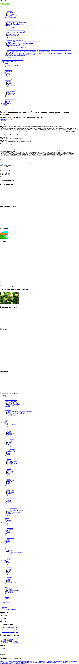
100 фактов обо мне (6, 103)
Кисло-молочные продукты (11, 424)
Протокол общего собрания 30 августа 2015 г (16, 32)
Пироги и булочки (9, 95)
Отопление (7, 541)
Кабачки (9, 459)
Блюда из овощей (11, 450)
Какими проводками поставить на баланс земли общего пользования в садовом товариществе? (27, 38)
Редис (8, 573)
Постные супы (10, 435)
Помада (9, 500)
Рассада (6, 584)
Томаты (9, 578)
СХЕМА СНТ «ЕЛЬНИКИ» (11, 15)
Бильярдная (7, 532)
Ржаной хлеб (10, 513)
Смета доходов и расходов (10, 18)
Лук (8, 465)
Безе (8, 489)
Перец (8, 470)
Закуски (6, 425)
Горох (8, 483)
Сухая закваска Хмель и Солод (16, 510)
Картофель (9, 464)
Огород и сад (5, 560)
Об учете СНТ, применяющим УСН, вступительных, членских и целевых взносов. (24, 41)
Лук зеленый (10, 466)
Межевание (7, 417)
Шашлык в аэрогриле (7, 628)
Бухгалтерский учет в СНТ (13, 34)
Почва (6, 593)
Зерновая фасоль (10, 480)
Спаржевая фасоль (11, 481)
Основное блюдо (8, 436)
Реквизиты (7, 58)
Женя (6, 547)
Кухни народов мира (9, 520)
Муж (6, 545)
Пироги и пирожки (11, 496)
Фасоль (8, 479)
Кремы (8, 494)
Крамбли (9, 493)
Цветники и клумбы (9, 591)
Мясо (8, 81)
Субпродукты (10, 83)
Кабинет (7, 530)
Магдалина (12, 555)
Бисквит (9, 488)
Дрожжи (9, 505)
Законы (6, 420)
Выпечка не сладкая (9, 502)
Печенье (9, 499)
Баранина (12, 440)
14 (6, 172)
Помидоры (9, 473)
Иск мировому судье (11, 405)
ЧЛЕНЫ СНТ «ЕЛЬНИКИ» (11, 402)
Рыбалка (7, 595)
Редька (8, 474)
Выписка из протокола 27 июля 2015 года (16, 31)
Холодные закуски (11, 426)
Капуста (9, 460)
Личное (4, 603)
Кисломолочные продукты (10, 99)
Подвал (6, 63)
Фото (6, 601)
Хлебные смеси (10, 94)
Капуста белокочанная (12, 461)
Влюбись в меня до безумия (8, 629)
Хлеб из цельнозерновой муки (13, 512)
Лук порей (9, 467)
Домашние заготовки (9, 100)
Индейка (12, 445)
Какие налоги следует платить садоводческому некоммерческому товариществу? (24, 37)
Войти (3, 648)
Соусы (6, 89)
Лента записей (5, 649)
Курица (9, 82)
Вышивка (7, 597)
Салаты (6, 429)
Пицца (8, 452)
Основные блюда (8, 80)
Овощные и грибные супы (13, 77)
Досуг (3, 594)
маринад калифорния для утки (8, 630)
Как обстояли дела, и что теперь (14, 23)
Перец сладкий (10, 471)
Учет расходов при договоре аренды (15, 40)
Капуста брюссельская (12, 463)
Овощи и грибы (8, 87)
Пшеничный (10, 92)
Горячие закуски (10, 427)
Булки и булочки (10, 490)
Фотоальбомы (8, 10)
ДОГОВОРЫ (7, 25)
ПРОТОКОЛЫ (8, 28)
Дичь (8, 84)
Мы (5, 549)
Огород (6, 66)
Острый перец (10, 472)
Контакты (4, 104)
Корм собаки (12, 557)
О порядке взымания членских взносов (15, 24)
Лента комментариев (6, 650)
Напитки (7, 102)
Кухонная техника (11, 524)
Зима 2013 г (9, 11)
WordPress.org (5, 651)
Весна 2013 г (10, 12)
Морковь (9, 469)
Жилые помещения (9, 529)
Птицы (8, 559)
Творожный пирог (16, 641)
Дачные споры (8, 42)
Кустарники (9, 588)
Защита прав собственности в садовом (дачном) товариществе (20, 43)
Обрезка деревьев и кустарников (14, 590)
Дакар (11, 554)
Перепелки (12, 449)
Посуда (8, 526)
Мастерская (9, 536)
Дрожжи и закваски (11, 91)
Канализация (7, 540)
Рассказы (4, 604)
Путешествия (5, 605)
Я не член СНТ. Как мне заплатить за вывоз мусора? (18, 27)
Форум (3, 106)
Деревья (9, 589)
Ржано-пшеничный (11, 93)
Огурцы (9, 571)
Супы (6, 75)
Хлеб (6, 90)
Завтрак (6, 423)
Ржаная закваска (13, 508)
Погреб (8, 539)
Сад (6, 67)
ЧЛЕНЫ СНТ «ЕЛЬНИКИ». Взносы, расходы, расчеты (16, 22)
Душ (6, 533)
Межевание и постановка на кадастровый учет (15, 55)
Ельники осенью (10, 14)
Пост (6, 519)
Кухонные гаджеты (11, 525)
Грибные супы (10, 434)
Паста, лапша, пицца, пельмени (14, 86)
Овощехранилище (11, 538)
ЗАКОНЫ (7, 46)
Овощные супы (10, 433)
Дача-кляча (5, 3)
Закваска (9, 506)
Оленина (12, 447)
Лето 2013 (9, 13)
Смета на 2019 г (10, 20)
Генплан (6, 397)
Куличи (9, 495)
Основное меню (3, 6)
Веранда (6, 534)
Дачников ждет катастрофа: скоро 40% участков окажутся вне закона (21, 56)
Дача (3, 62)
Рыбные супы (10, 79)
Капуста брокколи (11, 462)
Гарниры (7, 484)
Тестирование (10, 528)
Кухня (6, 64)
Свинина (12, 441)
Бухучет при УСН (11, 52)
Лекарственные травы (9, 592)
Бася (11, 553)
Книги (6, 600)
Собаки (9, 551)
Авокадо (9, 456)
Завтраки (7, 73)
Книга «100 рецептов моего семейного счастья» (12, 60)
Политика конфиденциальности (9, 61)
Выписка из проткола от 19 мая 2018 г (15, 30)
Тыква (8, 478)
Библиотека (7, 531)
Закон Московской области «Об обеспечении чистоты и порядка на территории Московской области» (28, 51)
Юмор (3, 608)
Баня (6, 68)
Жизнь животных (8, 71)
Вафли (8, 491)
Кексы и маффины (11, 492)
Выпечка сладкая (8, 97)
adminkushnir (5, 638)
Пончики (9, 501)
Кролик (11, 446)
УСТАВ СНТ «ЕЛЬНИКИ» (11, 17)
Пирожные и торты (11, 498)
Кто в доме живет (8, 70)
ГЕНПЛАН (7, 16)
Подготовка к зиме (9, 585)
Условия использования (10, 105)
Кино (6, 599)
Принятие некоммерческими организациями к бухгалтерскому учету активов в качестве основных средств (30, 36)
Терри (3, 640)
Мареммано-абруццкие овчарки (16, 552)
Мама (6, 544)
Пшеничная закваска (14, 509)
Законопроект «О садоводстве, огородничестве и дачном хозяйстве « (21, 54)
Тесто (6, 503)
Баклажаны (9, 457)
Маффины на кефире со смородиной (10, 632)
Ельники (4, 8)
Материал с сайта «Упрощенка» (6, 119)
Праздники (7, 101)
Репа (8, 475)
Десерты (7, 96)
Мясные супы (10, 76)
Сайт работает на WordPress (19, 663)
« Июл (1, 177)
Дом (3, 522)
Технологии (7, 521)
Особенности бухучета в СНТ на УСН (15, 35)
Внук (6, 543)
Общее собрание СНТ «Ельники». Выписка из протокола (19, 411)
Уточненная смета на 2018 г (13, 21)
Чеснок (8, 482)
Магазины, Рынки (6, 602)
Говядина (12, 439)
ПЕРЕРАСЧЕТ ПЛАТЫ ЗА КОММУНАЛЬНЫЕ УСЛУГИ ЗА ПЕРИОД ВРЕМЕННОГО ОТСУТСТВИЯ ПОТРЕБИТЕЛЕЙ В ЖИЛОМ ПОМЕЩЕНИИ (39, 53)
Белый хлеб (9, 511)
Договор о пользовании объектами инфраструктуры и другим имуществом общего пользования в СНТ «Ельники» (31, 26)
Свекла (8, 476)
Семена (6, 583)
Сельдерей (9, 577)
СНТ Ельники (8, 396)
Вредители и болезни (11, 582)
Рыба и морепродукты (12, 85)
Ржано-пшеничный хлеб (12, 514)
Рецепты (4, 72)
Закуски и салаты (8, 74)
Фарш (8, 454)
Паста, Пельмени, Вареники (13, 451)
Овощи (6, 455)
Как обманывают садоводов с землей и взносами (17, 44)
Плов (8, 453)
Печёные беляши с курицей (8, 627)
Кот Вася (9, 558)
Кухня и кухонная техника (13, 65)
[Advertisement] (37, 195)
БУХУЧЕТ (7, 33)
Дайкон (9, 563)
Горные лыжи (8, 598)
